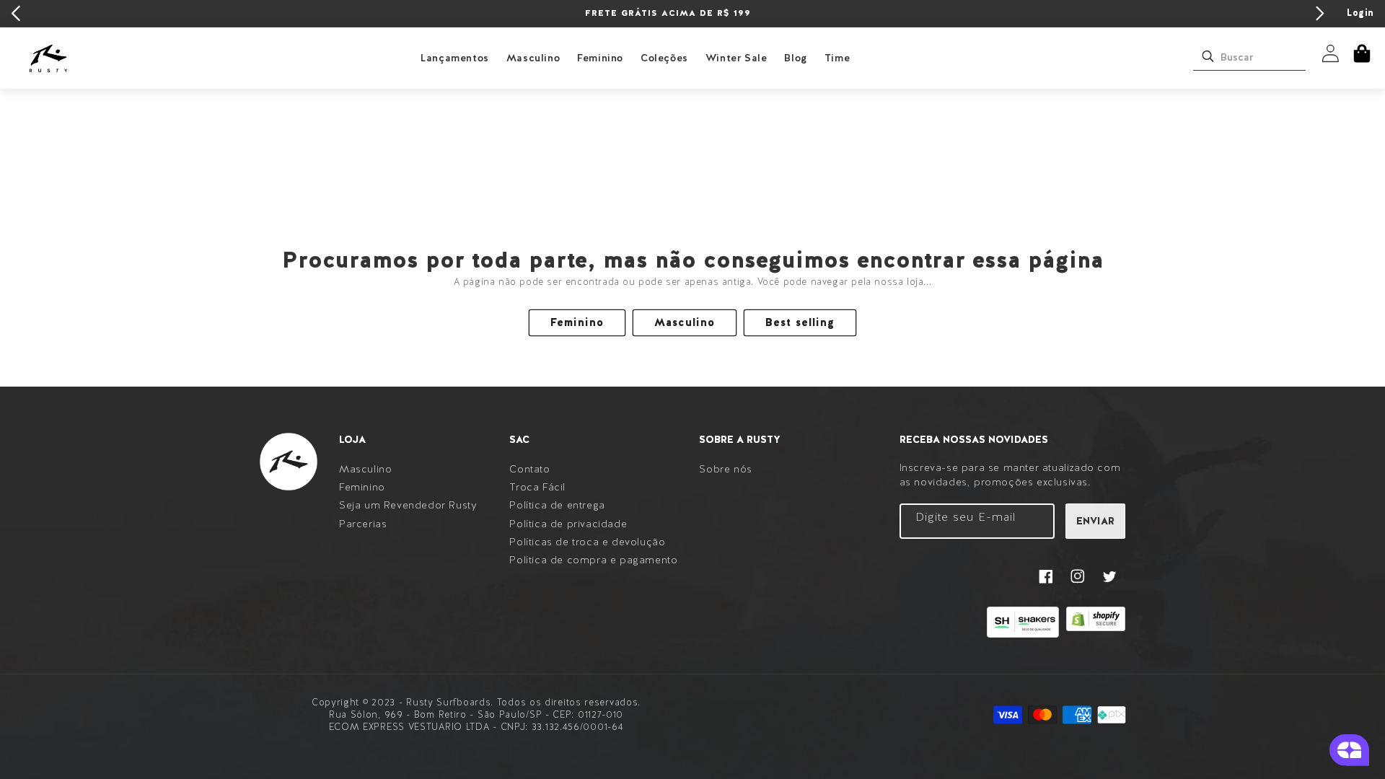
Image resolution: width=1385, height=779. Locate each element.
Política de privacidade (568, 523)
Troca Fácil (537, 486)
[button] (1362, 53)
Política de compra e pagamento (593, 559)
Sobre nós (725, 468)
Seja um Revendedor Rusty (408, 504)
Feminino (600, 57)
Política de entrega (556, 504)
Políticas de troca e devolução (587, 541)
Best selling (800, 322)
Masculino (533, 57)
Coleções (664, 57)
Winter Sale (736, 57)
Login (1360, 12)
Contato (529, 468)
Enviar (1095, 520)
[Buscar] (1207, 56)
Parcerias (363, 523)
